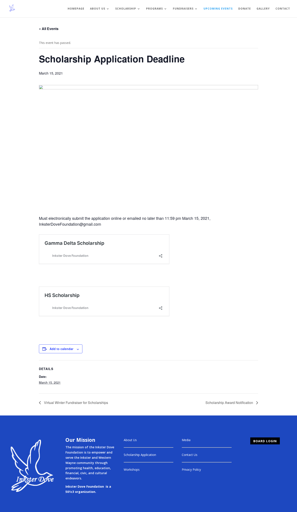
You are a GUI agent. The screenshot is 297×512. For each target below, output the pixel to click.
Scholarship (125, 8)
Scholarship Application (140, 455)
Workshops (132, 469)
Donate (244, 8)
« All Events (48, 28)
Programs (154, 8)
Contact (282, 8)
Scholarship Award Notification (229, 402)
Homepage (76, 8)
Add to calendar (61, 349)
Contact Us (189, 455)
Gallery (263, 8)
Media (186, 440)
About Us (97, 8)
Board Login (265, 441)
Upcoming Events (218, 8)
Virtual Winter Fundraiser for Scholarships (75, 402)
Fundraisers (183, 8)
